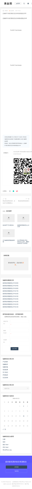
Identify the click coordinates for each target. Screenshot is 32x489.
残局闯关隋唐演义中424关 (10, 299)
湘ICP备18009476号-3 (18, 484)
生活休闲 (12, 10)
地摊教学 (5, 364)
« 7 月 (4, 429)
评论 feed (5, 447)
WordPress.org (7, 450)
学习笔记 (5, 372)
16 (23, 416)
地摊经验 (5, 367)
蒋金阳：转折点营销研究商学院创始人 (14, 143)
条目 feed (5, 444)
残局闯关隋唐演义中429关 (10, 285)
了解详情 (16, 471)
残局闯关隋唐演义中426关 (10, 293)
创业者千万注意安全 (8, 225)
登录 (4, 442)
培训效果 (5, 369)
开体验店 (5, 375)
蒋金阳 (6, 10)
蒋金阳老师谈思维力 (23, 201)
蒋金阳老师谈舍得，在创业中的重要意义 (9, 202)
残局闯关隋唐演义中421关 (10, 307)
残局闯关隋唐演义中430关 (10, 283)
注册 (4, 439)
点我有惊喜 (15, 481)
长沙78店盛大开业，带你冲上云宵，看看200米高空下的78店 (23, 242)
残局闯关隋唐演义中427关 (10, 291)
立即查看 (16, 467)
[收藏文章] (10, 191)
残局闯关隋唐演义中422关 (10, 304)
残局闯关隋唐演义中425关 (10, 296)
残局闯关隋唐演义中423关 (10, 301)
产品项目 (5, 361)
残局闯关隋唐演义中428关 (10, 288)
